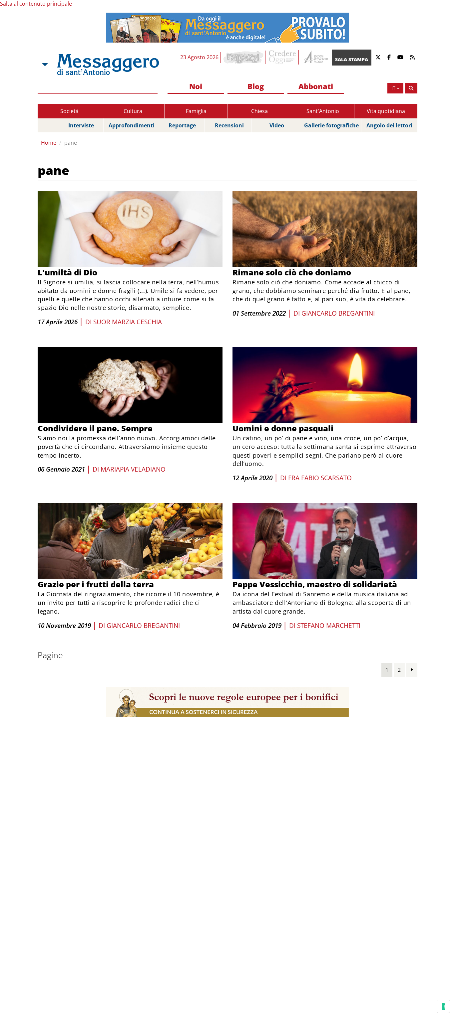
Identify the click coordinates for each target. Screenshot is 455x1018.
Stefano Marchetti (328, 625)
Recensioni (229, 125)
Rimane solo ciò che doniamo (291, 272)
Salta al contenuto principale (36, 3)
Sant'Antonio (322, 111)
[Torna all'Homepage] (108, 64)
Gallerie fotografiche (331, 125)
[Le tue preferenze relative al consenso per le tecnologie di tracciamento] (443, 1006)
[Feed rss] (412, 57)
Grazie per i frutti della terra (96, 584)
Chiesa (259, 111)
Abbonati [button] (315, 86)
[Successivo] (411, 669)
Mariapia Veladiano (133, 469)
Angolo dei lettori (389, 125)
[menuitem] (196, 86)
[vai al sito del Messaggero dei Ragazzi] (243, 57)
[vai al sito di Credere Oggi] (283, 57)
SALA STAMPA (351, 59)
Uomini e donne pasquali (282, 428)
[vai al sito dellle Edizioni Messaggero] (315, 57)
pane (70, 142)
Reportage (182, 125)
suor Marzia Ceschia (127, 322)
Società (69, 111)
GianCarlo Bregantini (338, 313)
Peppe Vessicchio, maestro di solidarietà (314, 584)
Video (276, 125)
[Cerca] (411, 88)
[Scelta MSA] (44, 64)
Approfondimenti (132, 125)
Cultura (133, 111)
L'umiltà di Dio (67, 272)
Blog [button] (255, 86)
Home (48, 142)
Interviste (81, 125)
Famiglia (196, 111)
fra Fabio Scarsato (320, 478)
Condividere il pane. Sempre (95, 428)
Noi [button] (195, 86)
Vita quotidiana (386, 111)
